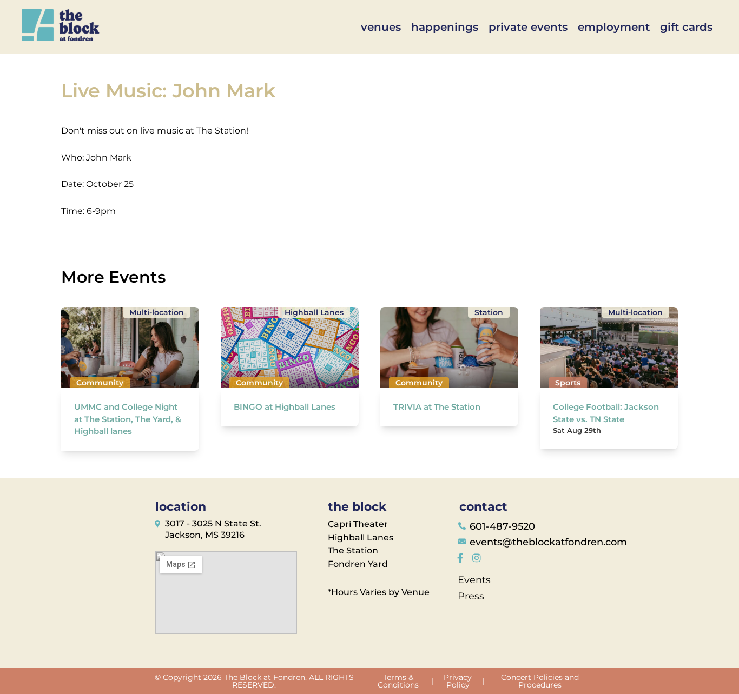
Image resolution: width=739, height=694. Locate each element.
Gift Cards (686, 27)
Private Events (528, 27)
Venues (381, 27)
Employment (614, 27)
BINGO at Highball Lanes (284, 407)
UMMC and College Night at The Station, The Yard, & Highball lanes (127, 419)
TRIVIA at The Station (436, 407)
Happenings (444, 27)
